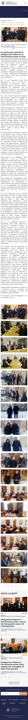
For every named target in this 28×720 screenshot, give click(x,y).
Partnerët (24, 699)
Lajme (4, 703)
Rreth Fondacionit (13, 699)
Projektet (12, 703)
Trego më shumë (14, 683)
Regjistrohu (23, 693)
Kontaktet (22, 703)
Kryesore (3, 699)
